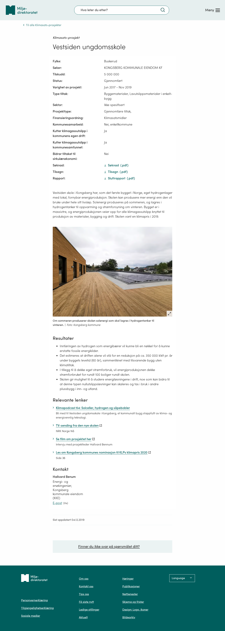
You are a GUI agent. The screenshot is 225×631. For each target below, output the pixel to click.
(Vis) (65, 503)
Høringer (128, 578)
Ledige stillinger (89, 609)
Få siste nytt (86, 602)
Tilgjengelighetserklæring (37, 608)
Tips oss (84, 594)
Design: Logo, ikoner (135, 609)
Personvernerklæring (34, 600)
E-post (57, 503)
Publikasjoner (131, 586)
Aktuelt (83, 617)
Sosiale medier (30, 615)
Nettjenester (130, 594)
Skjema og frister (133, 602)
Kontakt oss (86, 586)
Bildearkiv (128, 617)
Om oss (83, 578)
